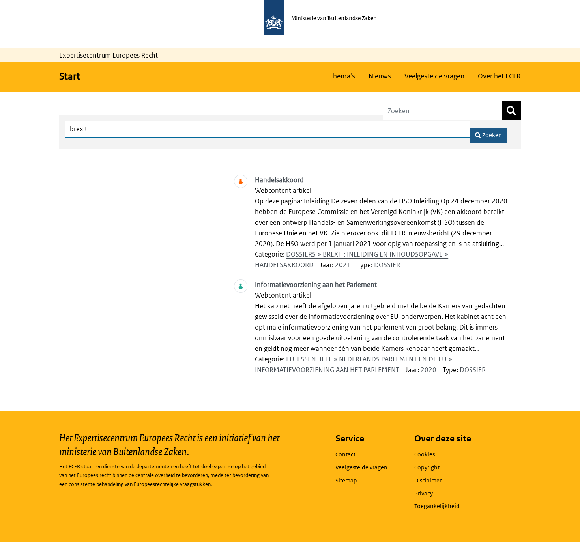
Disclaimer (428, 480)
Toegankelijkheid (437, 506)
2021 (343, 265)
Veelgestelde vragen (361, 467)
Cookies (424, 454)
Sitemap (346, 480)
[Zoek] (511, 110)
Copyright (427, 467)
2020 (428, 369)
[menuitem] (342, 76)
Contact (345, 454)
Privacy (423, 493)
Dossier (387, 265)
